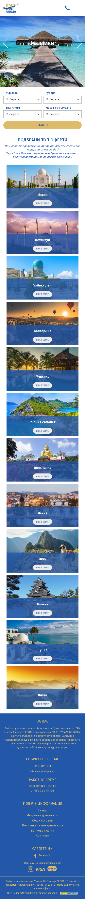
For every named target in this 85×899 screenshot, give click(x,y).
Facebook (45, 855)
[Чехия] (42, 505)
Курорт (50, 93)
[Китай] (42, 687)
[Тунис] (42, 642)
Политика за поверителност (42, 825)
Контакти (42, 835)
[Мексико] (42, 369)
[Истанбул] (42, 232)
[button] (79, 43)
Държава (12, 93)
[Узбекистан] (42, 278)
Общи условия (42, 820)
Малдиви (42, 43)
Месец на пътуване (58, 107)
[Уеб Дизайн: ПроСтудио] (68, 893)
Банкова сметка (42, 830)
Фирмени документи (42, 815)
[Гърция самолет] (42, 414)
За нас (42, 810)
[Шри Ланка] (42, 460)
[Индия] (42, 186)
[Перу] (42, 551)
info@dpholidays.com (42, 771)
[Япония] (42, 596)
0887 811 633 (42, 766)
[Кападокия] (42, 323)
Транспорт (13, 107)
